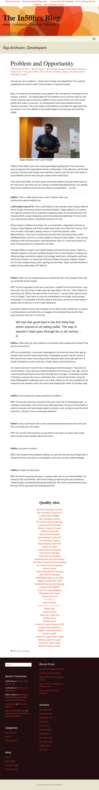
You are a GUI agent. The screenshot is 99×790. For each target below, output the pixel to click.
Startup (65, 72)
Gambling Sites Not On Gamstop (49, 559)
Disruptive (82, 69)
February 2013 (45, 730)
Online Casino (49, 568)
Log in (7, 757)
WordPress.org (11, 769)
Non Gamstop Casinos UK (49, 513)
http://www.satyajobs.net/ (15, 711)
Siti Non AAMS (49, 634)
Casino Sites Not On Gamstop (49, 572)
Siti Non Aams (49, 618)
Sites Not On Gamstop (49, 553)
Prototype (57, 72)
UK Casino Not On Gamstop (49, 565)
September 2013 (46, 718)
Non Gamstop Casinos (54, 4)
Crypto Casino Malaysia (49, 627)
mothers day (10, 704)
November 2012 (45, 742)
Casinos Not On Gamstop (49, 525)
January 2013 (45, 734)
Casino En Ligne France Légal (50, 637)
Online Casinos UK (49, 531)
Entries (10, 761)
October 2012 (45, 746)
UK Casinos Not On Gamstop (49, 522)
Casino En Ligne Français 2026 (49, 624)
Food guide (27, 72)
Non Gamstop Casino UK (49, 537)
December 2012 (45, 738)
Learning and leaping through (51, 669)
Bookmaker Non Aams (49, 593)
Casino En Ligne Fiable (49, 643)
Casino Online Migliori (49, 516)
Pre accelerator (46, 72)
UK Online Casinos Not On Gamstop (49, 562)
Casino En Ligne (49, 547)
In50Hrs (36, 72)
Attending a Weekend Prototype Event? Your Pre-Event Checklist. (16, 697)
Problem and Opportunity (42, 63)
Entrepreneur (16, 72)
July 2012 (43, 750)
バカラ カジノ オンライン (49, 606)
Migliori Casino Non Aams (49, 630)
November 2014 (45, 714)
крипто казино (49, 603)
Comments (11, 765)
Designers (63, 69)
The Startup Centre (77, 72)
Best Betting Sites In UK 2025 (49, 578)
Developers (72, 69)
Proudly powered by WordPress (49, 785)
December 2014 (45, 710)
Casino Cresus (49, 612)
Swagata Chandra (20, 74)
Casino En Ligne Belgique (50, 590)
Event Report (39, 69)
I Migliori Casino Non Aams (49, 581)
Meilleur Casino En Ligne (49, 528)
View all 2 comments (21, 651)
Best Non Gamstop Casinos (49, 509)
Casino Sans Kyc (49, 596)
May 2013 (43, 722)
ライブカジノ (49, 599)
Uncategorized (11, 741)
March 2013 (44, 726)
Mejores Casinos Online (50, 646)
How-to (8, 737)
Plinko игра (49, 609)
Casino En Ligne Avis (49, 615)
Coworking (53, 69)
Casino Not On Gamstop (49, 556)
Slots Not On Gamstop (49, 534)
